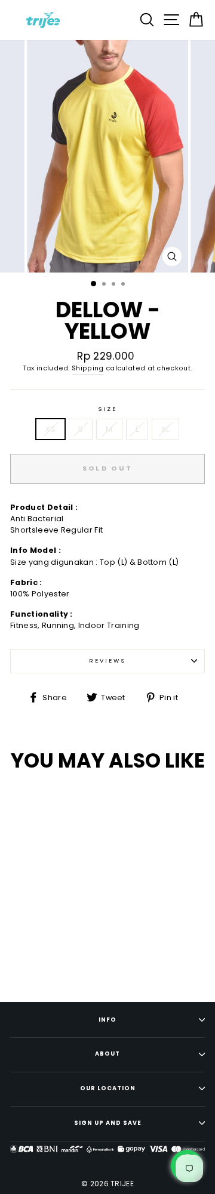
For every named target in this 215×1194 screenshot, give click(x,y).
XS (50, 429)
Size (107, 409)
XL (165, 429)
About (107, 1053)
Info (107, 1019)
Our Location (108, 1088)
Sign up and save (108, 1123)
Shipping (88, 368)
